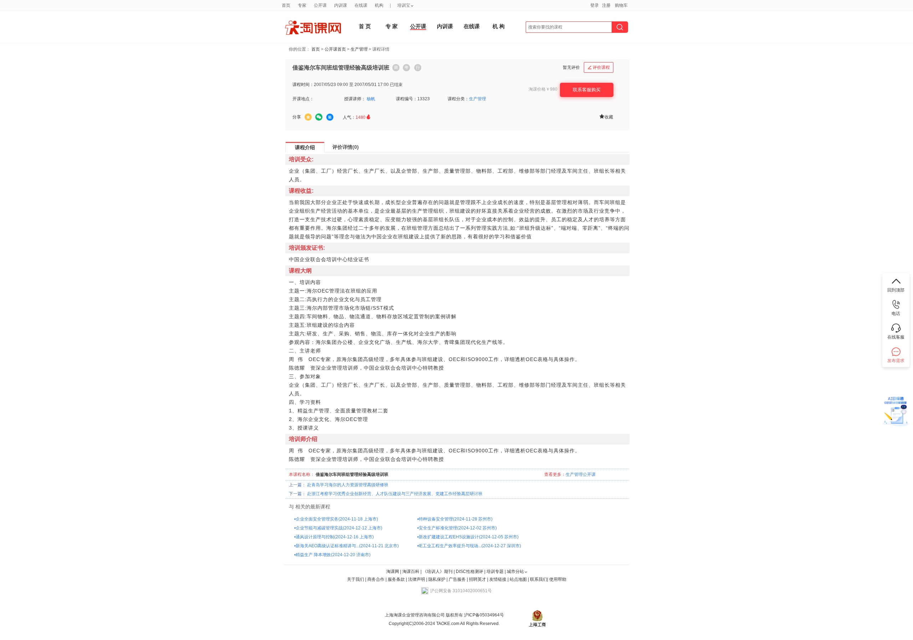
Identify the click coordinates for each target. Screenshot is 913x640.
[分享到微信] (318, 117)
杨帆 (371, 98)
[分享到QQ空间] (308, 117)
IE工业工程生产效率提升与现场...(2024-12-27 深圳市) (470, 545)
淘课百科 (410, 571)
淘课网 (392, 571)
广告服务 (457, 579)
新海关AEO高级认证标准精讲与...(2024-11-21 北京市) (347, 545)
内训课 (445, 26)
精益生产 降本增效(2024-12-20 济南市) (333, 554)
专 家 (392, 26)
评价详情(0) (345, 147)
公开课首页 (335, 49)
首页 (315, 49)
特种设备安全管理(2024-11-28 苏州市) (456, 519)
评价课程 (599, 67)
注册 (606, 5)
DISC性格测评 (469, 571)
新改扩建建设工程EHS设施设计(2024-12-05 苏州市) (469, 536)
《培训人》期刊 (438, 571)
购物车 (621, 5)
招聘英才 (477, 579)
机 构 (499, 26)
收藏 (606, 116)
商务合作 (375, 579)
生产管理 (359, 49)
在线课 (472, 26)
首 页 (365, 26)
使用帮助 (557, 579)
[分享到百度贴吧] (330, 117)
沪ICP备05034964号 (483, 615)
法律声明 (416, 579)
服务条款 (397, 579)
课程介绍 (305, 147)
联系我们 (538, 579)
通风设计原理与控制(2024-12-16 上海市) (335, 536)
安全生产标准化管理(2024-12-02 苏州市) (458, 527)
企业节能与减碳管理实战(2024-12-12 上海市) (339, 527)
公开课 (418, 26)
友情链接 (497, 579)
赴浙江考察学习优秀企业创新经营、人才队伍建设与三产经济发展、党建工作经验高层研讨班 (395, 493)
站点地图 (519, 579)
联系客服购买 (587, 89)
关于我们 (355, 579)
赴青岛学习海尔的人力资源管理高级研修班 (347, 484)
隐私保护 (437, 579)
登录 (594, 5)
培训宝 (403, 5)
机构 (379, 5)
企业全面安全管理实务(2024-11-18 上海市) (337, 519)
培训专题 (495, 571)
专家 (302, 5)
